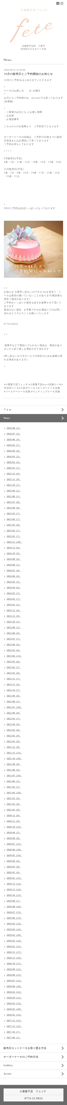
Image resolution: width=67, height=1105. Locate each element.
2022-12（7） (14, 679)
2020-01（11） (14, 878)
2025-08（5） (14, 496)
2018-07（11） (14, 980)
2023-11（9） (14, 616)
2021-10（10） (14, 758)
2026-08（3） (14, 428)
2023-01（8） (14, 673)
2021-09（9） (14, 764)
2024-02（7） (14, 599)
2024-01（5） (14, 605)
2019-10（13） (14, 895)
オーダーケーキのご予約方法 (21, 1057)
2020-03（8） (14, 867)
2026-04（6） (14, 451)
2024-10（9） (14, 553)
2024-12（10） (14, 542)
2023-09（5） (14, 627)
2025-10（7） (14, 485)
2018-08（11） (14, 975)
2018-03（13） (14, 1003)
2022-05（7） (14, 718)
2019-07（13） (14, 912)
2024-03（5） (14, 593)
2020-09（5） (14, 832)
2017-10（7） (14, 1032)
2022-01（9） (14, 741)
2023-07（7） (14, 639)
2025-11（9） (14, 479)
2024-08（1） (14, 565)
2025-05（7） (14, 513)
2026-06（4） (14, 439)
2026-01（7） (14, 468)
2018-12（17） (14, 952)
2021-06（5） (14, 781)
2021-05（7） (14, 787)
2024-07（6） (14, 570)
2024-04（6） (14, 587)
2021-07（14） (14, 775)
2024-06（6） (14, 576)
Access (7, 1073)
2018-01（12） (14, 1015)
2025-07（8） (14, 502)
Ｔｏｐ (8, 409)
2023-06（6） (14, 644)
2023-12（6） (14, 610)
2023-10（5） (14, 622)
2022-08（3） (14, 701)
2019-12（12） (14, 884)
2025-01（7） (14, 536)
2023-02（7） (14, 667)
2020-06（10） (14, 849)
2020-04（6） (14, 861)
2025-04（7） (14, 519)
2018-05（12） (14, 992)
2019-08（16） (14, 906)
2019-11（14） (14, 889)
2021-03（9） (14, 798)
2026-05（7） (14, 445)
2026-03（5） (14, 456)
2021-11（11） (14, 753)
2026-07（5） (14, 434)
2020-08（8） (14, 838)
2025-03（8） (14, 525)
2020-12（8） (14, 815)
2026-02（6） (14, 462)
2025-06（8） (14, 508)
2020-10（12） (14, 827)
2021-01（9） (14, 810)
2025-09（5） (14, 491)
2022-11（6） (14, 684)
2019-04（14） (14, 929)
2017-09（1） (14, 1037)
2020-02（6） (14, 872)
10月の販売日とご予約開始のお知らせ (28, 73)
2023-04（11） (14, 656)
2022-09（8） (14, 696)
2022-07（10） (14, 707)
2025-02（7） (14, 530)
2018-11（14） (14, 958)
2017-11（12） (14, 1026)
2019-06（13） (14, 918)
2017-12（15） (14, 1020)
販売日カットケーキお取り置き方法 (25, 1048)
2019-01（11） (14, 946)
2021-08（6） (14, 770)
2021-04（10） (14, 792)
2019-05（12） (14, 924)
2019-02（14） (14, 941)
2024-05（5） (14, 582)
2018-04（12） (14, 998)
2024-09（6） (14, 559)
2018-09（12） (14, 969)
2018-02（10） (14, 1009)
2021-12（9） (14, 747)
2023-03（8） (14, 661)
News (7, 418)
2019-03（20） (14, 935)
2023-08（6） (14, 633)
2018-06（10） (14, 986)
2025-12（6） (14, 473)
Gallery (8, 1065)
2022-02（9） (14, 736)
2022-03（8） (14, 730)
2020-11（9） (14, 821)
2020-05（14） (14, 855)
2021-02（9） (14, 804)
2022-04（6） (14, 724)
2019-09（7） (14, 901)
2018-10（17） (14, 963)
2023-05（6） (14, 650)
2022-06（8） (14, 713)
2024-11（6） (14, 548)
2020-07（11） (14, 844)
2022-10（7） (14, 690)
